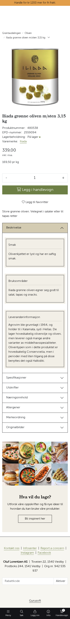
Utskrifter (12, 387)
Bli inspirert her (35, 518)
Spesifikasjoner (16, 377)
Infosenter (30, 548)
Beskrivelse (13, 227)
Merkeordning (15, 417)
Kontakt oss (11, 548)
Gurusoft (35, 600)
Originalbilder (15, 427)
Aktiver (60, 581)
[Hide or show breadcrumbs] (48, 37)
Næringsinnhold (17, 397)
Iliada (23, 141)
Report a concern (52, 548)
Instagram (27, 552)
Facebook (44, 552)
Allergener (13, 407)
